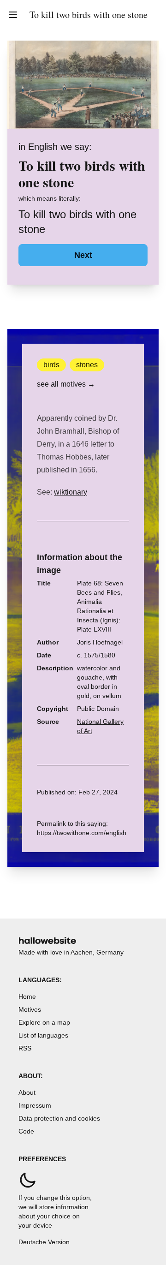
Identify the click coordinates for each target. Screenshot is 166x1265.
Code (26, 1131)
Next (83, 255)
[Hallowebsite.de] (47, 940)
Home (27, 996)
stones (87, 365)
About (27, 1092)
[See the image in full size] (83, 85)
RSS (24, 1048)
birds (51, 365)
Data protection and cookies (59, 1118)
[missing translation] (13, 15)
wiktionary (70, 492)
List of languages (43, 1035)
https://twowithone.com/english (81, 832)
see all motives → (66, 384)
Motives (29, 1009)
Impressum (34, 1105)
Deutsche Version (44, 1242)
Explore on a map (44, 1022)
